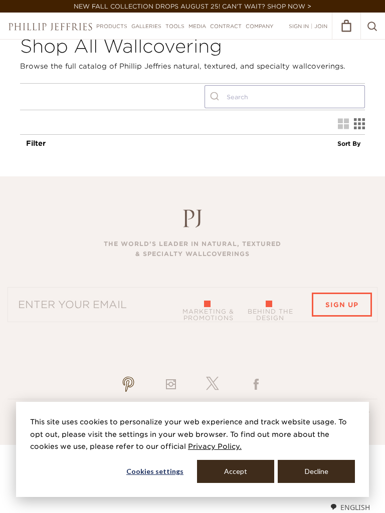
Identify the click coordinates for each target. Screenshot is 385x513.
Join (320, 26)
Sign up (341, 305)
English (355, 507)
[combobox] (285, 96)
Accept (235, 471)
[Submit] (216, 97)
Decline (316, 471)
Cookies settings (154, 471)
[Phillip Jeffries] (50, 27)
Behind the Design (270, 314)
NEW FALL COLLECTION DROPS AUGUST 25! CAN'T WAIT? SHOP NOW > (192, 6)
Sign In (299, 26)
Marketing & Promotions (208, 314)
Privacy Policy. (215, 446)
